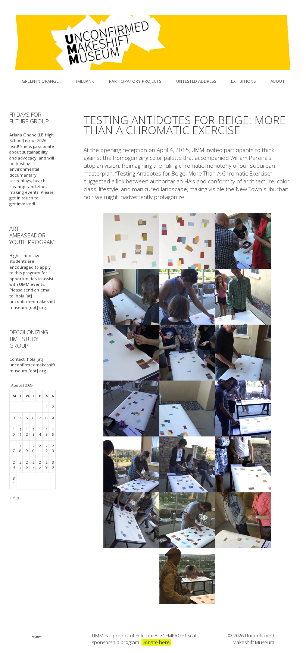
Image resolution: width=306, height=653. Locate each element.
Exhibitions (243, 81)
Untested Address (196, 81)
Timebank (84, 81)
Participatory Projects (135, 81)
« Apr (14, 498)
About (278, 81)
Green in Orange (40, 81)
